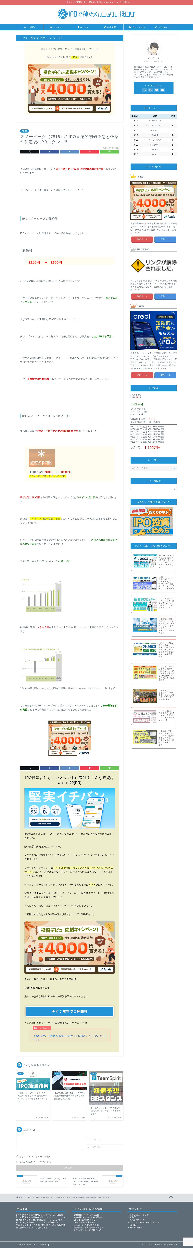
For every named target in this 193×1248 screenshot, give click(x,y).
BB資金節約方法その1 (84, 1220)
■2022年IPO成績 (156, 429)
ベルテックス (155, 140)
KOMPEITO (155, 121)
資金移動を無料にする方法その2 (89, 1217)
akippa (155, 150)
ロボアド (84, 27)
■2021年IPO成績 (138, 432)
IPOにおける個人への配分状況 (144, 1222)
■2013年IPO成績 (138, 442)
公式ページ (165, 239)
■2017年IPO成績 (138, 437)
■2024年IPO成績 (156, 427)
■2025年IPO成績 (138, 427)
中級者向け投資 (34, 1197)
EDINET (134, 1225)
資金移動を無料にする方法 (86, 1215)
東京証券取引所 (137, 1220)
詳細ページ (142, 239)
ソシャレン (58, 27)
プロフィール (138, 27)
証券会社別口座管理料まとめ (87, 1230)
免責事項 (43, 1244)
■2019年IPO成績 (138, 434)
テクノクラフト (155, 145)
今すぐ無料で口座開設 (69, 1011)
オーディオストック (155, 125)
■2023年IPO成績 (138, 429)
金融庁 (133, 1217)
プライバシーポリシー (26, 1244)
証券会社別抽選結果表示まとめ (89, 1227)
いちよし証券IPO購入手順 (86, 1225)
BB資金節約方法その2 (84, 1222)
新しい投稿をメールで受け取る (35, 1162)
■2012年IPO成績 (156, 442)
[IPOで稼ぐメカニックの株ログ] (96, 20)
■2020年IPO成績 (156, 432)
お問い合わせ (164, 27)
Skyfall (155, 135)
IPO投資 (30, 27)
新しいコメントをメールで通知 (35, 1156)
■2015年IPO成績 (138, 439)
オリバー (155, 130)
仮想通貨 (111, 27)
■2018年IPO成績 (156, 434)
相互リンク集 (136, 1227)
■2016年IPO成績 (156, 437)
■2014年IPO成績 (156, 439)
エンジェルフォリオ (139, 1215)
